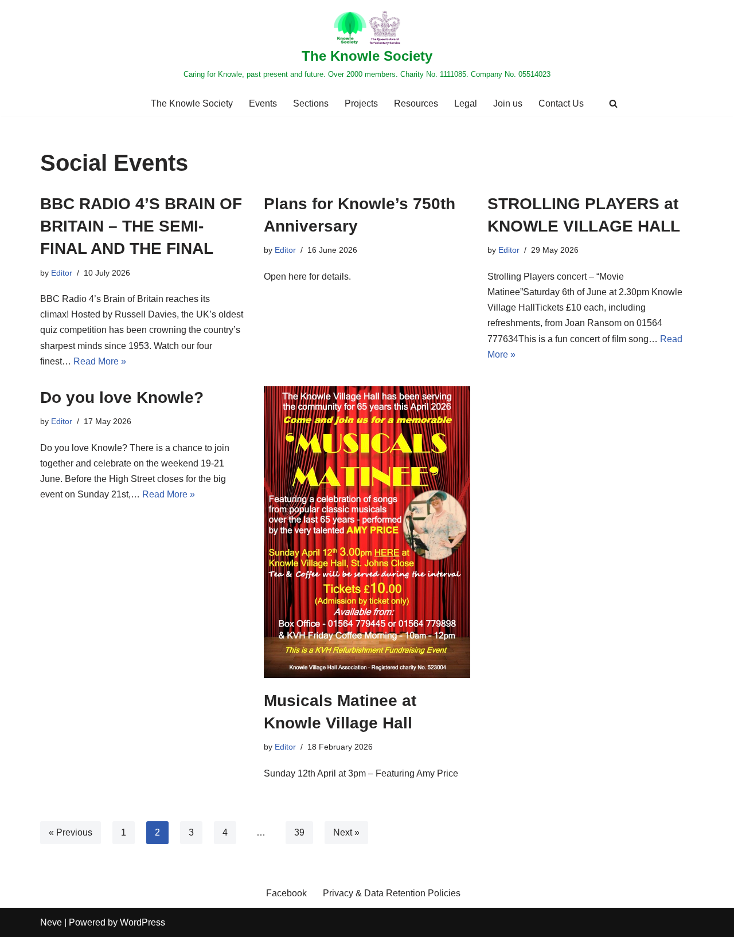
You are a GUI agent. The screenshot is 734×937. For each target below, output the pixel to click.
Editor (61, 272)
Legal (465, 103)
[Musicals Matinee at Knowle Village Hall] (367, 532)
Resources (416, 103)
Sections (311, 103)
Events (263, 103)
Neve (51, 922)
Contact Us (561, 103)
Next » (346, 832)
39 (299, 832)
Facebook (286, 893)
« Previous (70, 832)
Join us (507, 103)
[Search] (613, 103)
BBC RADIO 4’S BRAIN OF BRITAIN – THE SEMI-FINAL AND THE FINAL (141, 226)
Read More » (99, 361)
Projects (361, 103)
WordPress (142, 922)
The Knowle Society (192, 103)
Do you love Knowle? (124, 397)
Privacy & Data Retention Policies (391, 893)
